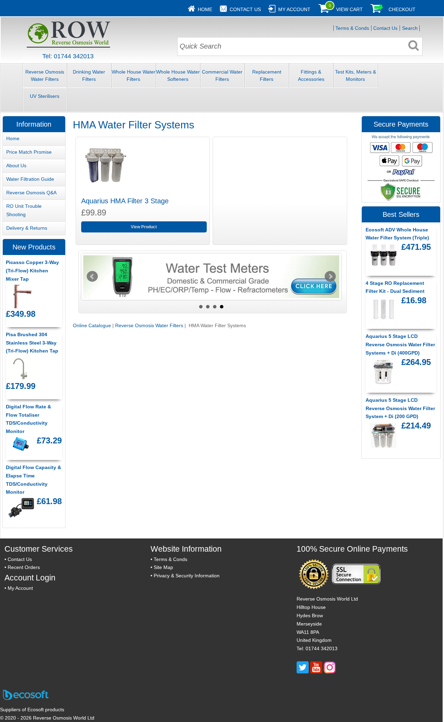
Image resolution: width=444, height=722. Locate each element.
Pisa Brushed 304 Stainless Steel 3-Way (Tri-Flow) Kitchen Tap (32, 343)
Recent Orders (24, 567)
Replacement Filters (266, 75)
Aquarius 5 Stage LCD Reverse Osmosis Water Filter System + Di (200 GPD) (400, 408)
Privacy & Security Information (187, 575)
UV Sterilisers (44, 96)
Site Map (163, 567)
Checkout (402, 9)
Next (330, 276)
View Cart (349, 9)
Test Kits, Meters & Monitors (355, 75)
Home (205, 9)
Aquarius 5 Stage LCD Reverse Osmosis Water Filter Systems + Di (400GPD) (400, 344)
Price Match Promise (29, 152)
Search (410, 28)
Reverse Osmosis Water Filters (44, 75)
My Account (294, 9)
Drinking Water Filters (89, 75)
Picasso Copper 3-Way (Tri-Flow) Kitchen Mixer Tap (32, 271)
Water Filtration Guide (30, 179)
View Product (144, 226)
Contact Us (245, 9)
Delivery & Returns (26, 228)
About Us (16, 165)
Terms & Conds (352, 28)
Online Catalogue (92, 325)
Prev (92, 276)
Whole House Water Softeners (178, 75)
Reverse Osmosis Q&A (31, 192)
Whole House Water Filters (133, 75)
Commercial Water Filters (222, 75)
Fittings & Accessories (311, 75)
